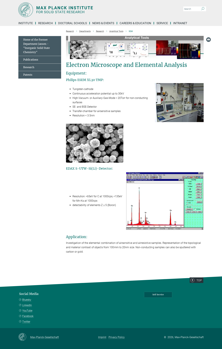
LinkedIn (27, 305)
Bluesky (26, 299)
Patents (27, 74)
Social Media (29, 294)
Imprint (102, 337)
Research (28, 67)
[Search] (202, 9)
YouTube (27, 310)
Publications (30, 59)
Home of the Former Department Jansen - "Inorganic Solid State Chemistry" (36, 46)
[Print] (208, 39)
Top (199, 280)
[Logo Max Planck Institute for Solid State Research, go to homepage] (79, 9)
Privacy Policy (117, 337)
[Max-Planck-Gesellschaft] (24, 337)
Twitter (26, 321)
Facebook (27, 316)
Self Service (158, 294)
